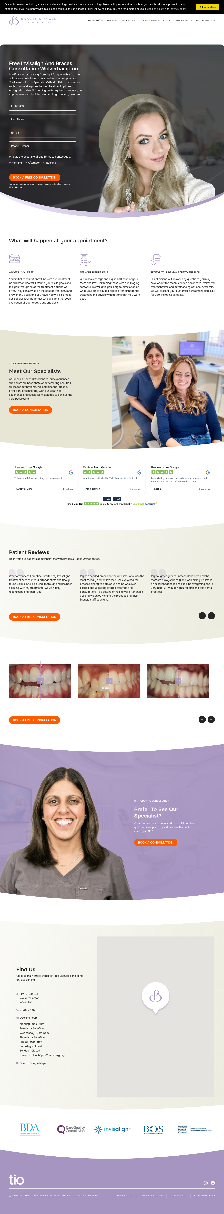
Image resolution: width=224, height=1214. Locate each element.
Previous (202, 615)
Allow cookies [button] (208, 7)
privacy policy (15, 187)
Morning (17, 162)
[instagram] (206, 1183)
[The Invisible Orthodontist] (20, 1179)
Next (211, 615)
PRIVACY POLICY (124, 1195)
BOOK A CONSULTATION (30, 410)
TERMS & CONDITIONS (151, 1195)
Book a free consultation (34, 617)
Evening (51, 162)
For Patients (183, 20)
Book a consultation (155, 842)
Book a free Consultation (34, 177)
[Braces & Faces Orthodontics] (32, 20)
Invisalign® (94, 20)
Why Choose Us (204, 20)
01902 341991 (28, 1010)
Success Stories (148, 20)
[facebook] (213, 1183)
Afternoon (34, 162)
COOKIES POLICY (178, 1195)
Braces (110, 20)
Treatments (126, 20)
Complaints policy (204, 1195)
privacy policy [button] (178, 9)
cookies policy (155, 9)
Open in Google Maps (33, 1063)
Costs (166, 20)
